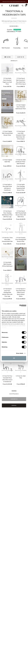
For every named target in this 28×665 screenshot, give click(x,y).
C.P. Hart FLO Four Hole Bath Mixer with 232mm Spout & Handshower (7, 378)
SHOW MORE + (14, 26)
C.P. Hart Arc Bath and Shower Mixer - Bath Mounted (21, 161)
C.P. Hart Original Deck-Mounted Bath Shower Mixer (21, 106)
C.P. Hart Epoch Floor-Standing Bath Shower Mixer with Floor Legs (7, 213)
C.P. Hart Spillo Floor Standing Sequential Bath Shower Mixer (21, 187)
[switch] (24, 337)
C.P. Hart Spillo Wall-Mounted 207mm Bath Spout (7, 264)
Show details (19, 353)
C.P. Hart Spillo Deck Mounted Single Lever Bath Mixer (7, 81)
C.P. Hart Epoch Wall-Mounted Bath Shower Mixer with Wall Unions (20, 213)
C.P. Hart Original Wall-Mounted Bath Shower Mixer (7, 133)
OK (14, 358)
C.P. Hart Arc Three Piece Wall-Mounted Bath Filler (7, 239)
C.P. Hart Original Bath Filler (7, 160)
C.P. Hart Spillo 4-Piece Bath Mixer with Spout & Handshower (7, 187)
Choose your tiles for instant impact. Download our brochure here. (14, 1)
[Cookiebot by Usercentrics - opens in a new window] (19, 306)
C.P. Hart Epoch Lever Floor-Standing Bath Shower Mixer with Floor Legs (7, 292)
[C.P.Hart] (14, 5)
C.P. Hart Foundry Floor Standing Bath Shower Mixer (20, 239)
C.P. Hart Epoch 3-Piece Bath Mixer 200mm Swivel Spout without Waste (21, 292)
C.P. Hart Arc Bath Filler (21, 376)
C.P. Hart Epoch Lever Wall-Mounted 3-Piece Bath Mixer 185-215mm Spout (20, 135)
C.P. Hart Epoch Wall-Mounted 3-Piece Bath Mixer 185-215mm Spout (21, 81)
